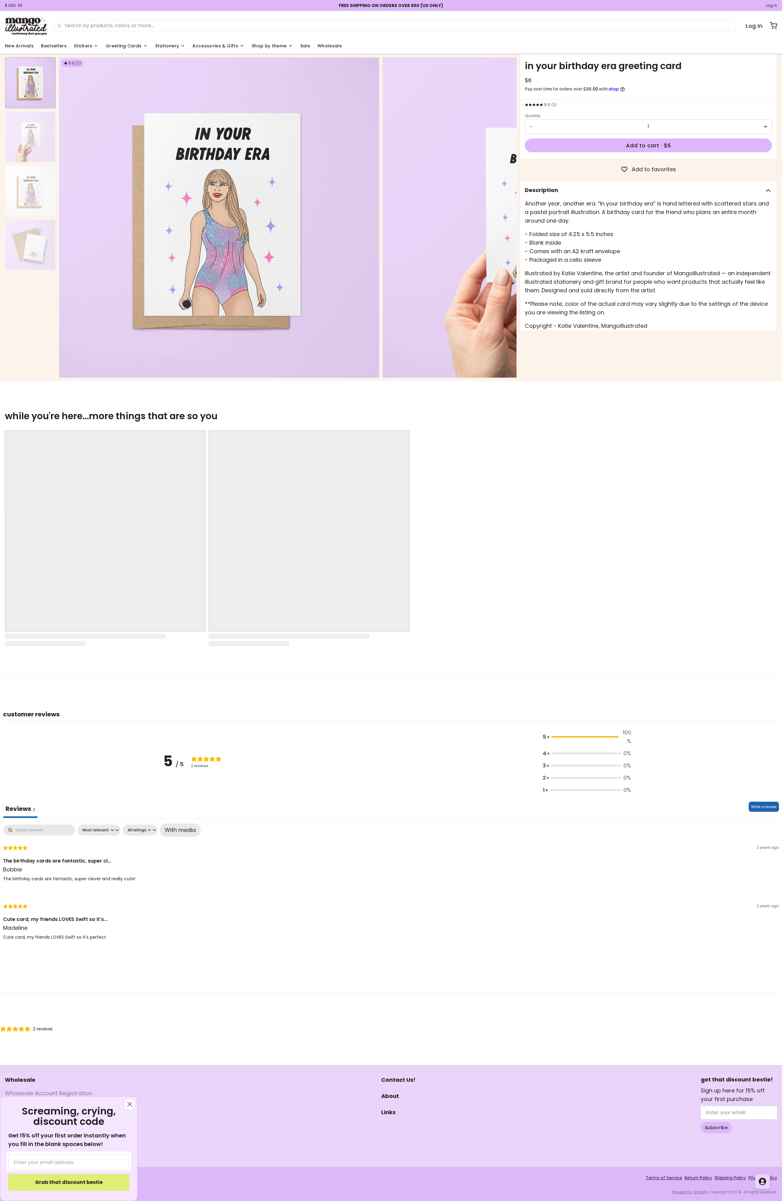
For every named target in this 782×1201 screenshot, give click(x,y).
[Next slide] (507, 216)
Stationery (167, 46)
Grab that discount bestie (69, 1182)
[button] (648, 145)
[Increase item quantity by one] (765, 126)
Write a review (764, 806)
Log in (771, 5)
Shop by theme (269, 46)
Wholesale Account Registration (48, 1093)
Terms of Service (664, 1178)
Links (388, 1112)
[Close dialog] (129, 1104)
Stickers (83, 46)
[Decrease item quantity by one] (531, 126)
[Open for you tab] (762, 1181)
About (390, 1096)
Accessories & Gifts (215, 46)
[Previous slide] (68, 216)
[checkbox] (180, 830)
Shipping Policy (730, 1178)
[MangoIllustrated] (26, 25)
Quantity (533, 115)
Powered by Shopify (690, 1192)
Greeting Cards (124, 46)
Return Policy (698, 1178)
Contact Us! (398, 1080)
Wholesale (329, 46)
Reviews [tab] (20, 808)
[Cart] (771, 25)
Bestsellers (54, 46)
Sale (305, 46)
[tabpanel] (391, 887)
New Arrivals (19, 46)
